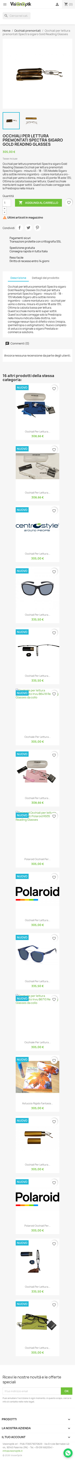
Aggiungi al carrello (38, 202)
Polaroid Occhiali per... (37, 859)
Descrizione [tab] (18, 278)
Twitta (28, 227)
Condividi (19, 227)
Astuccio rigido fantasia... (37, 1103)
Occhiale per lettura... (37, 736)
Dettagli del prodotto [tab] (45, 278)
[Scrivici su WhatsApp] (68, 1453)
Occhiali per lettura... (37, 431)
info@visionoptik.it (12, 1450)
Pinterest (37, 227)
